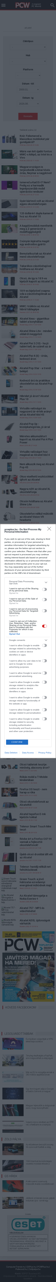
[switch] (44, 589)
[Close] (50, 529)
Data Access (28, 752)
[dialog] (28, 641)
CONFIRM (17, 742)
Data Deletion (11, 752)
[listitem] (28, 582)
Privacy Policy (44, 752)
